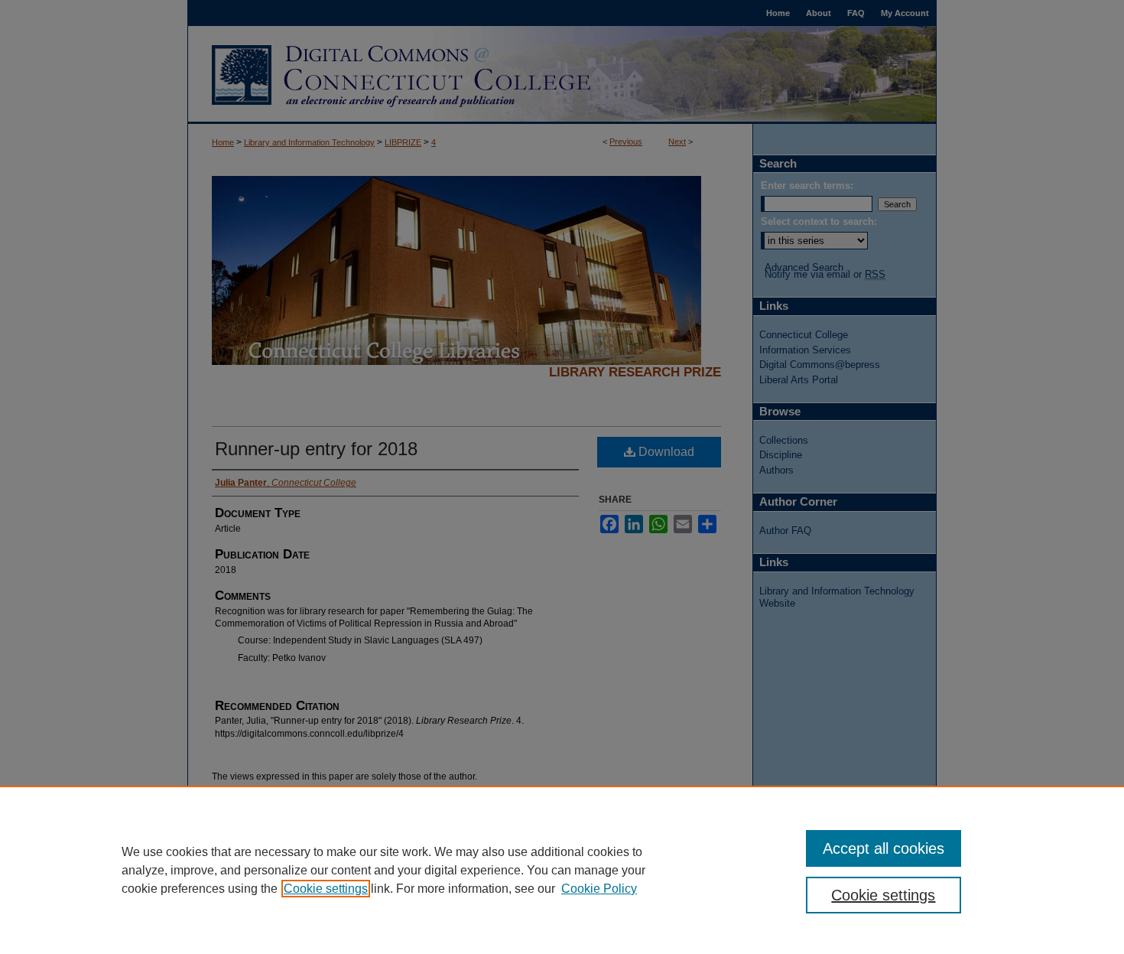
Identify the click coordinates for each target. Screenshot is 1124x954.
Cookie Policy (599, 888)
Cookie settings (326, 888)
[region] (562, 870)
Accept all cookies (883, 848)
